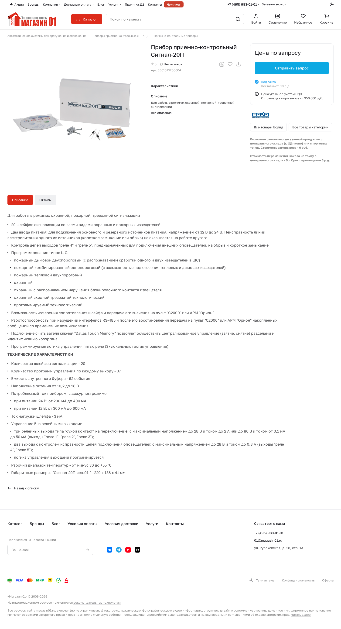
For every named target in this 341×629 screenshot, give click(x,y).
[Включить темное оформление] (332, 4)
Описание (20, 200)
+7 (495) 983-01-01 (242, 4)
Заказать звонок (274, 4)
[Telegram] (119, 550)
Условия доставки (121, 523)
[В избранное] (230, 64)
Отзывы (45, 200)
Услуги (152, 523)
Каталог (14, 523)
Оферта (328, 580)
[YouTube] (128, 550)
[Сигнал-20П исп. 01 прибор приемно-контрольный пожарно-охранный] (74, 110)
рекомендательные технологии (97, 602)
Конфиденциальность (298, 580)
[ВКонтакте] (109, 550)
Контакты (175, 523)
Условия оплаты (82, 523)
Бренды (37, 523)
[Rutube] (137, 550)
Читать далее (301, 614)
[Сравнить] (221, 64)
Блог (55, 523)
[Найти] (238, 19)
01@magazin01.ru (268, 540)
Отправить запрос (292, 68)
